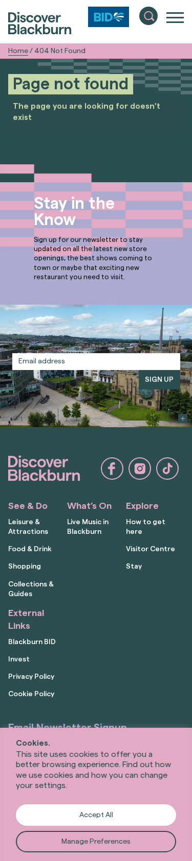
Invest (19, 659)
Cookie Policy (31, 694)
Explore (142, 505)
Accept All (96, 815)
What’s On (89, 505)
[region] (96, 794)
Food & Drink (30, 549)
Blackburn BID (32, 642)
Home (18, 51)
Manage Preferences (96, 841)
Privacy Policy (31, 676)
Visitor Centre (150, 549)
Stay (134, 566)
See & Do (28, 505)
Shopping (24, 566)
